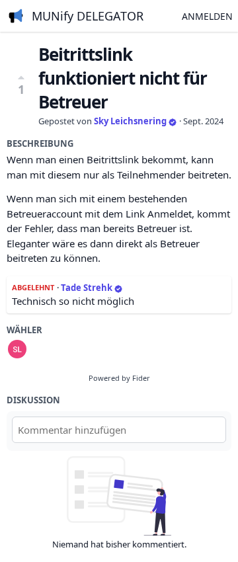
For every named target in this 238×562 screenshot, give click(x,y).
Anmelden (207, 16)
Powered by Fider (119, 378)
